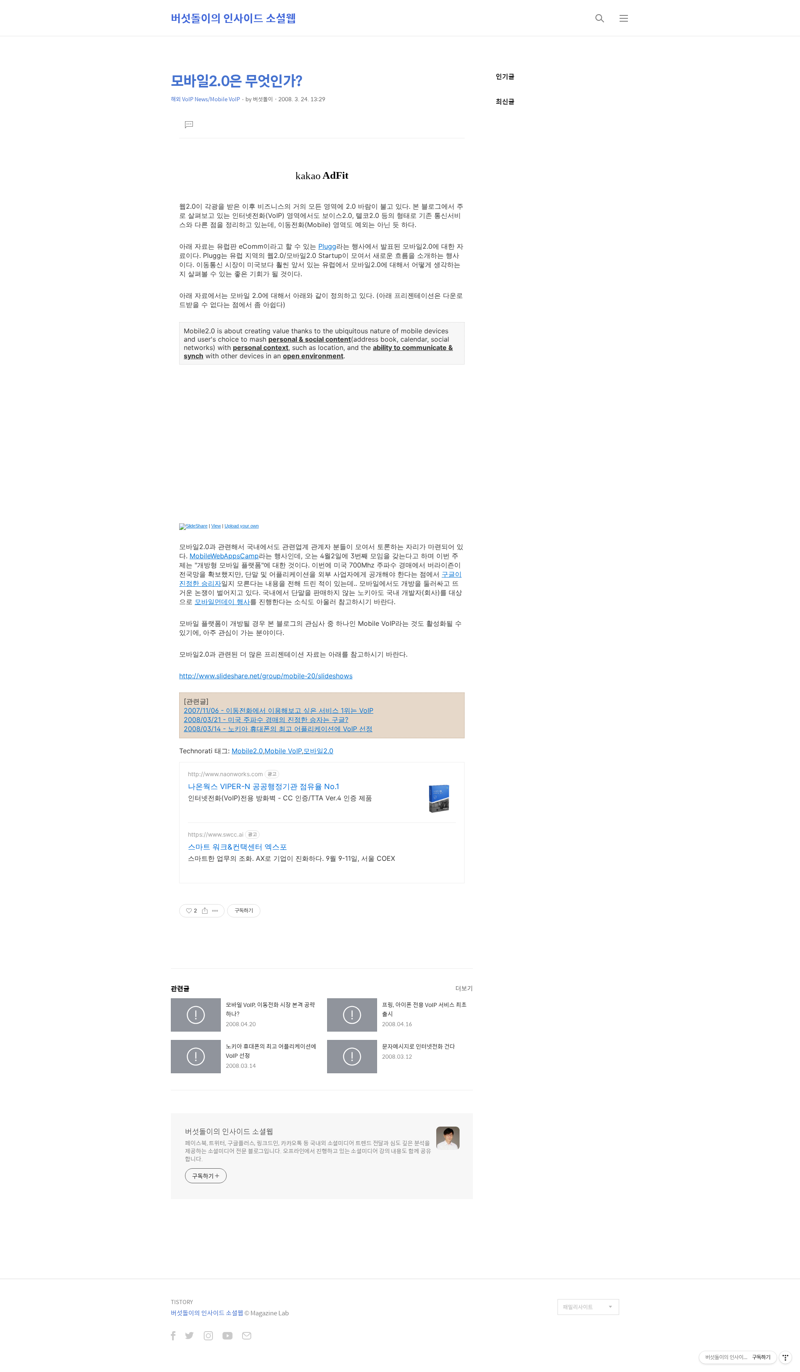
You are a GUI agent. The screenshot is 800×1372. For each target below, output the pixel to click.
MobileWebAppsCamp (224, 556)
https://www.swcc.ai (215, 834)
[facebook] (173, 1336)
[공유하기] (205, 911)
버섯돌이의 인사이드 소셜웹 (233, 18)
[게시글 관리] (215, 911)
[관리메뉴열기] (785, 1357)
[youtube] (227, 1336)
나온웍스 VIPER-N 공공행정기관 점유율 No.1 (263, 786)
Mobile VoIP (283, 751)
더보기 (464, 988)
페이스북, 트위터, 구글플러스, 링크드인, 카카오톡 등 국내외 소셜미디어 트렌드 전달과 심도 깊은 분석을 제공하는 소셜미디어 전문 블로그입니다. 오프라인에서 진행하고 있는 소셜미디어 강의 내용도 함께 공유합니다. (308, 1150)
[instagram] (208, 1336)
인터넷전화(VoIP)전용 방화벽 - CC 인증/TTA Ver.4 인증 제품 (280, 798)
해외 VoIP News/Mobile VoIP (205, 99)
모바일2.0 (318, 751)
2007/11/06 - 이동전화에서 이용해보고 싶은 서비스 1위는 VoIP (278, 710)
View (216, 525)
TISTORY (182, 1301)
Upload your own (242, 525)
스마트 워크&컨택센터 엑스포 (237, 846)
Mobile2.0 (247, 751)
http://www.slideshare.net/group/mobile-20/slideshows (265, 676)
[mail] (246, 1336)
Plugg (327, 246)
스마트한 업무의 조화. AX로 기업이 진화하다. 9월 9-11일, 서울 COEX (291, 858)
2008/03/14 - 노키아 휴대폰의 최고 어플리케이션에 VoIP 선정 (278, 729)
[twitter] (189, 1336)
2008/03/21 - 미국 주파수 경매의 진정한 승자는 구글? (266, 719)
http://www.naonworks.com (225, 773)
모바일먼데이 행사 (222, 601)
